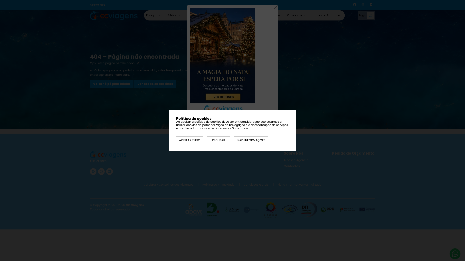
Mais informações (251, 140)
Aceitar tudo (189, 140)
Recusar (218, 140)
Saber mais (240, 128)
